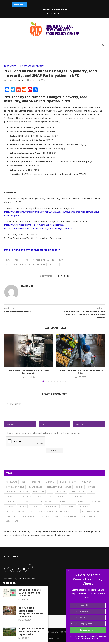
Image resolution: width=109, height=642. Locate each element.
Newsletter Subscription (54, 9)
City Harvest (85, 482)
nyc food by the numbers (43, 260)
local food (36, 506)
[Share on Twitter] (62, 275)
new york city (69, 506)
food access (11, 497)
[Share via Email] (68, 275)
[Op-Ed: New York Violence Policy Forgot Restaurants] (28, 350)
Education (60, 492)
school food (44, 516)
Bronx (24, 482)
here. (68, 535)
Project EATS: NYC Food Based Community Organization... (31, 631)
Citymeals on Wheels (15, 487)
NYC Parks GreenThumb (92, 511)
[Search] (103, 45)
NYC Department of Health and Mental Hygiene (57, 511)
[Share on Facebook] (58, 275)
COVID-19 (79, 487)
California (49, 482)
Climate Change (35, 487)
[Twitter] (51, 13)
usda (8, 521)
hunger (22, 506)
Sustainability (70, 516)
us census (54, 265)
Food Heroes (27, 497)
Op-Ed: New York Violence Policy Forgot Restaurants (29, 371)
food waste (80, 501)
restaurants (28, 516)
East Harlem (38, 492)
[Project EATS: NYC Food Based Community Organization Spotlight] (9, 631)
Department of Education (17, 492)
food (17, 260)
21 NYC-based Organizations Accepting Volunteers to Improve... (30, 612)
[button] (29, 4)
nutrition (84, 506)
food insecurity (44, 497)
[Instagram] (55, 13)
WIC (16, 521)
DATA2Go (91, 487)
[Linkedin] (59, 13)
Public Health (12, 516)
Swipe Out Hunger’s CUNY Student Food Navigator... (29, 592)
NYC (26, 260)
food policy (77, 497)
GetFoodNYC (95, 501)
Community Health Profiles (59, 487)
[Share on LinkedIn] (64, 275)
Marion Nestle (52, 506)
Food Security (64, 501)
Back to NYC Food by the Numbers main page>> (32, 249)
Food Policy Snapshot (43, 501)
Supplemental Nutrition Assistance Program (25, 265)
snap (61, 260)
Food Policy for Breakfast (17, 501)
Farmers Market (77, 492)
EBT (50, 492)
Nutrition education (15, 511)
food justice (61, 497)
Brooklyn (36, 482)
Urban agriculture (89, 516)
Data (8, 260)
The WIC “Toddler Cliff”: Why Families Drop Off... (80, 371)
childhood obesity (67, 482)
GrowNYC (10, 506)
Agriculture (11, 482)
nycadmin (18, 80)
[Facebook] (47, 13)
